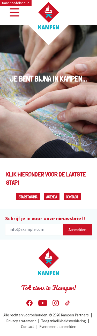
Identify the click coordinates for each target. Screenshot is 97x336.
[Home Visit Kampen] (48, 15)
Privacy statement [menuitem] (21, 320)
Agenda (51, 197)
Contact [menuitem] (27, 326)
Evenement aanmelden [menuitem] (57, 326)
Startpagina (28, 197)
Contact (72, 197)
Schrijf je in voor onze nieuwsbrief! (45, 218)
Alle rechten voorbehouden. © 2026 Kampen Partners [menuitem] (46, 315)
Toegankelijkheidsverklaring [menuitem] (63, 320)
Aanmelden (77, 229)
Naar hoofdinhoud (15, 3)
